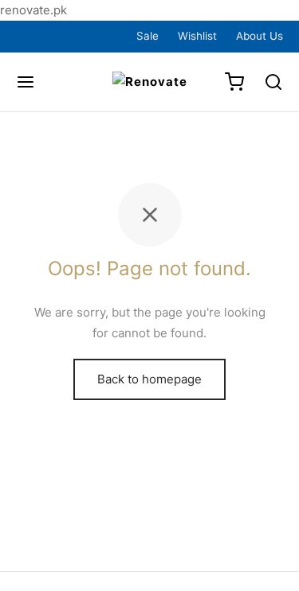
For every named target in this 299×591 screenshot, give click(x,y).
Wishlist (197, 35)
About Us (259, 35)
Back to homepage (149, 379)
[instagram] (68, 35)
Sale (147, 35)
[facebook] (30, 35)
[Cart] (234, 81)
